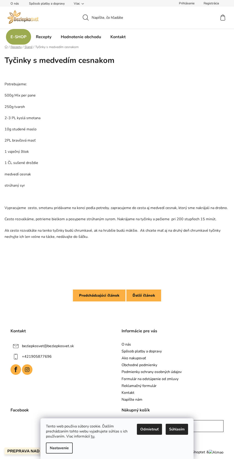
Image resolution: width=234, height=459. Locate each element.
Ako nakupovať (134, 358)
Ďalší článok (144, 295)
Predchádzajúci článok (99, 295)
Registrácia (211, 3)
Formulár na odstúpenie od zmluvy (150, 378)
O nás (15, 3)
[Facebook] (16, 369)
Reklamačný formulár (139, 385)
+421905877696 (37, 356)
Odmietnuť (149, 429)
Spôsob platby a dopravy (47, 3)
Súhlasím (177, 429)
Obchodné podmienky (139, 365)
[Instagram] (27, 369)
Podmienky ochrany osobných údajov (152, 371)
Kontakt (128, 392)
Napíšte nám (132, 399)
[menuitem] (18, 37)
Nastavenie (59, 448)
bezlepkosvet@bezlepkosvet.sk (48, 346)
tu (92, 436)
